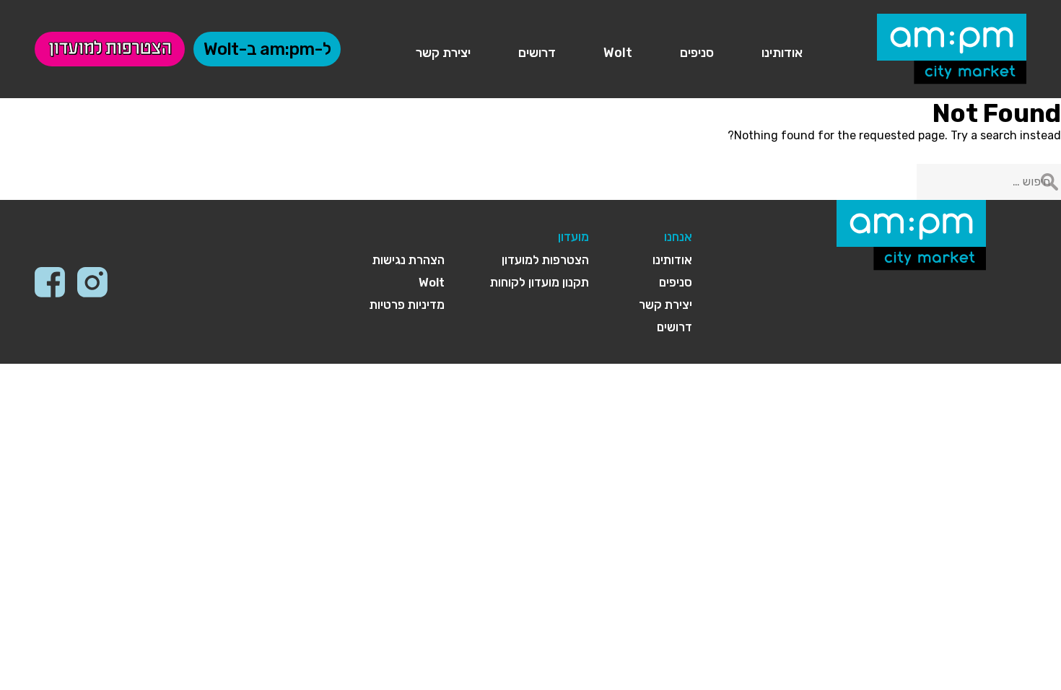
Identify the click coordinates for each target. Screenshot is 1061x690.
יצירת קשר (443, 53)
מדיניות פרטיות (407, 304)
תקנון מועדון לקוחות (539, 282)
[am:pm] (951, 47)
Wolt (617, 53)
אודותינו (782, 53)
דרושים (537, 53)
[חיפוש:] (989, 181)
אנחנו (678, 237)
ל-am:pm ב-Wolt (267, 49)
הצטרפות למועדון (109, 49)
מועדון (573, 237)
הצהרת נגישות (408, 260)
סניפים (697, 53)
